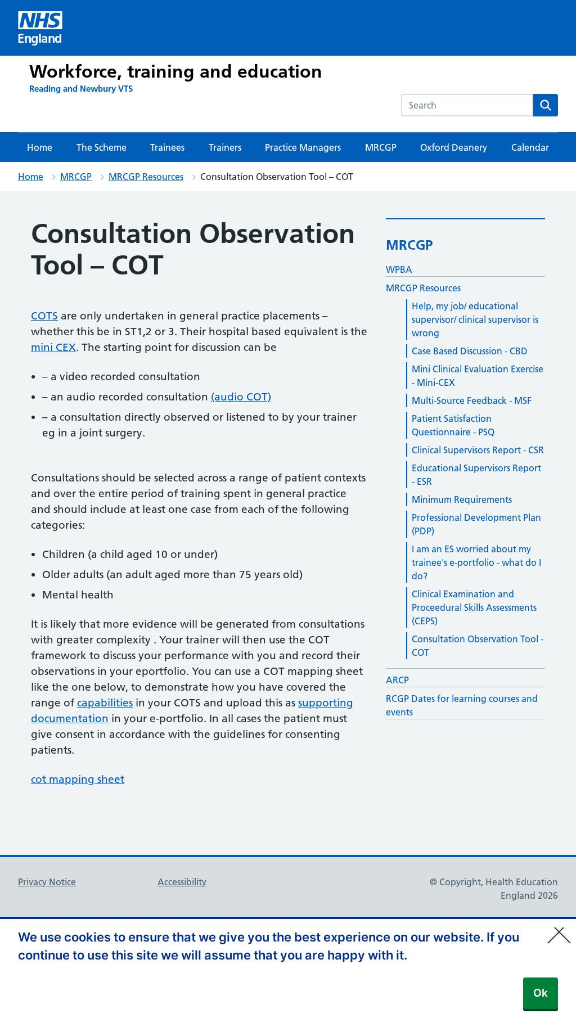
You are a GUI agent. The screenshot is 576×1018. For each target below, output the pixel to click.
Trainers (225, 147)
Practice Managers (303, 147)
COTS (44, 315)
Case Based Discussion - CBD (470, 351)
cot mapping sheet (77, 779)
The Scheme (101, 147)
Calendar (530, 147)
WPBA (399, 269)
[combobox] (467, 105)
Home (39, 147)
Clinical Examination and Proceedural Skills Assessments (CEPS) (474, 607)
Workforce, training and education (175, 71)
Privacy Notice (47, 882)
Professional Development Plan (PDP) (476, 524)
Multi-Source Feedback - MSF (472, 400)
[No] (562, 928)
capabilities (105, 702)
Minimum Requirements (462, 499)
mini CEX (53, 347)
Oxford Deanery (453, 147)
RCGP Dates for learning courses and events (462, 705)
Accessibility (182, 882)
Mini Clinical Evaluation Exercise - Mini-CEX (477, 375)
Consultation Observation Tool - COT (477, 645)
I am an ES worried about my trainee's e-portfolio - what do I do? (476, 562)
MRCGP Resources (146, 176)
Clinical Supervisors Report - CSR (478, 450)
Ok (540, 993)
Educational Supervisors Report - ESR (476, 474)
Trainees (167, 147)
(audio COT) (241, 396)
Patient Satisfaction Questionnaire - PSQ (453, 425)
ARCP (397, 680)
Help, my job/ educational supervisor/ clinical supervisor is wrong (475, 319)
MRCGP (381, 147)
